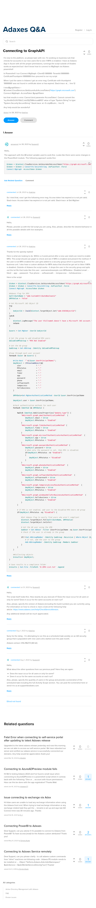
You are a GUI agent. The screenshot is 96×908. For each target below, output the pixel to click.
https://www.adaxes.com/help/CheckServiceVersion (35, 609)
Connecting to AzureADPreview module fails (30, 768)
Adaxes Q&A (24, 29)
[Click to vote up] (84, 51)
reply (9, 205)
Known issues (11, 897)
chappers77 (24, 786)
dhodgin (23, 758)
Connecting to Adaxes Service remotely (28, 851)
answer (11, 120)
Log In (89, 30)
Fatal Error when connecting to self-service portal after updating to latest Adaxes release (33, 739)
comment (28, 120)
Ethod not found (14, 701)
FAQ (7, 893)
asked (6, 112)
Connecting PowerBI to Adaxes (22, 825)
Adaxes (15, 7)
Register (78, 30)
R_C (21, 815)
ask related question (13, 180)
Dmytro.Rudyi (25, 840)
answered (14, 144)
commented (11, 192)
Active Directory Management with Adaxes (22, 889)
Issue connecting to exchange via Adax (27, 797)
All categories (9, 882)
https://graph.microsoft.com (62, 90)
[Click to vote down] (84, 54)
